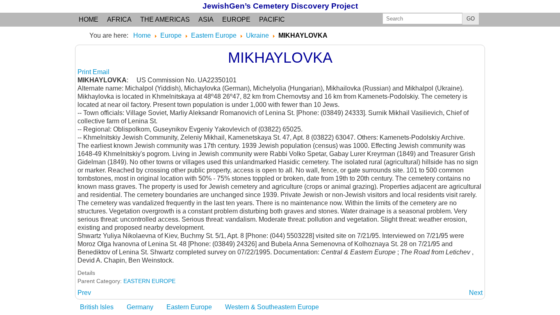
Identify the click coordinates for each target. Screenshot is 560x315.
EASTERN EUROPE (149, 281)
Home (88, 19)
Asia (206, 19)
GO (471, 19)
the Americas (165, 19)
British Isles (97, 307)
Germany (140, 307)
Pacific (272, 19)
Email (101, 71)
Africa (119, 19)
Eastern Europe (189, 307)
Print (85, 71)
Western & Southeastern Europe (272, 307)
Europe (236, 19)
